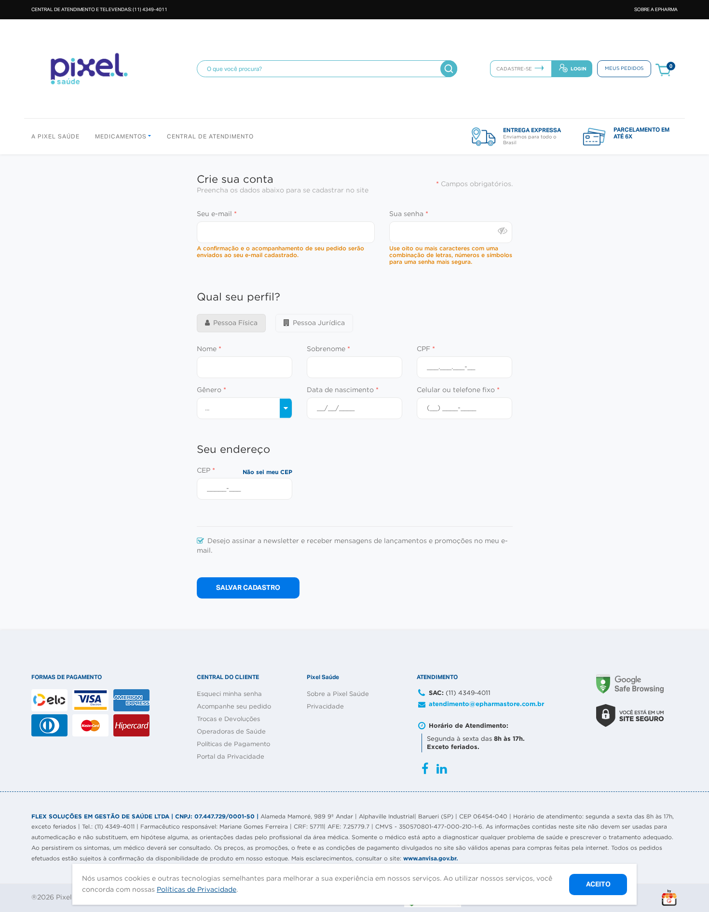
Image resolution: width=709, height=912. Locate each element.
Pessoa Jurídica (319, 323)
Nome (209, 349)
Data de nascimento (343, 390)
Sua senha (408, 214)
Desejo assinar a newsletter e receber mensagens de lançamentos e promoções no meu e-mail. (352, 546)
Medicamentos (122, 136)
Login (578, 68)
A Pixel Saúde (55, 136)
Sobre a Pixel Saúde (338, 694)
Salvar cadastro (248, 587)
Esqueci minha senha (229, 694)
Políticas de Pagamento (233, 744)
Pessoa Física (235, 323)
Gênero (211, 390)
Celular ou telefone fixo (458, 390)
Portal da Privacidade (230, 757)
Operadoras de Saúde (231, 732)
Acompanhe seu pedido (234, 706)
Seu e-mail (217, 214)
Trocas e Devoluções (228, 719)
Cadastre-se (514, 69)
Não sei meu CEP (267, 472)
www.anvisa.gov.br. (430, 858)
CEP (206, 471)
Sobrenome (328, 349)
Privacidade (325, 706)
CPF (426, 349)
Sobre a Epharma (656, 9)
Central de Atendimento (210, 136)
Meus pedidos (624, 69)
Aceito (598, 884)
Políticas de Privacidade (196, 890)
